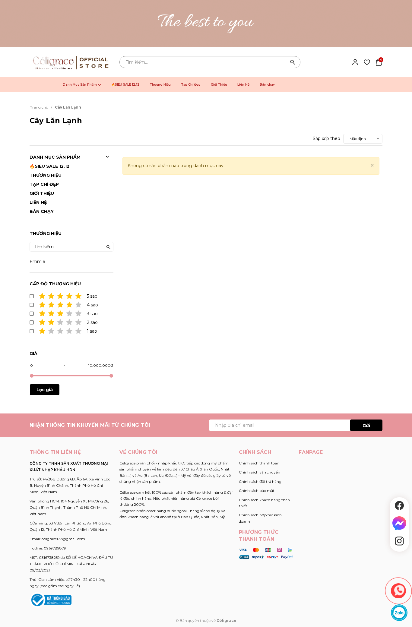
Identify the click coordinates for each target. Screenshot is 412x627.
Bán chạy (267, 85)
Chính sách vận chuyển (259, 472)
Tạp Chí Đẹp (191, 85)
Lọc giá (44, 389)
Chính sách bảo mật (256, 490)
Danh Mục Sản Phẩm (80, 85)
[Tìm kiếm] (292, 62)
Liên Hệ (243, 85)
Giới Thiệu (219, 85)
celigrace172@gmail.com (63, 539)
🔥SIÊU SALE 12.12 (125, 85)
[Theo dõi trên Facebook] (399, 505)
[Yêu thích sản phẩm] (367, 62)
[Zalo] (399, 612)
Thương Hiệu (160, 85)
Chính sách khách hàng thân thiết (264, 503)
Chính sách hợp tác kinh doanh (260, 518)
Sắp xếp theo (326, 138)
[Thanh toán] (266, 553)
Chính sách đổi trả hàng (260, 481)
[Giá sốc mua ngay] (206, 23)
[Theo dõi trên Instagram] (399, 541)
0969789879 (55, 548)
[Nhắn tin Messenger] (399, 523)
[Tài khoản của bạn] (355, 62)
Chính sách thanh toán (259, 463)
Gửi (366, 425)
